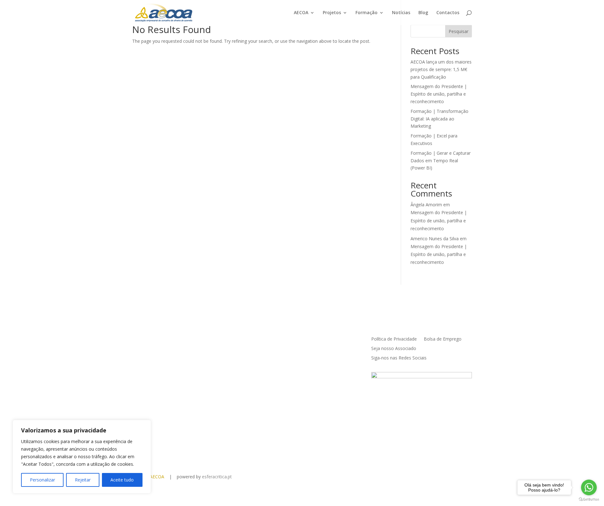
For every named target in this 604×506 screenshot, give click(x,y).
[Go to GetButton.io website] (589, 500)
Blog (423, 12)
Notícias (401, 12)
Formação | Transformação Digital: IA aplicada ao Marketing (439, 118)
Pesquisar (458, 31)
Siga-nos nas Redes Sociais (399, 358)
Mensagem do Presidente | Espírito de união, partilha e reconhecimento (439, 93)
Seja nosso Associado (393, 348)
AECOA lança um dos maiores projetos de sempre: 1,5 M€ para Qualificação (441, 69)
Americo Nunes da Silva (435, 239)
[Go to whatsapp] (589, 487)
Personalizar (42, 480)
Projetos (332, 12)
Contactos (447, 12)
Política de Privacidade (394, 339)
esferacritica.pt (217, 477)
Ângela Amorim (426, 205)
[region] (82, 456)
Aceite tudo (122, 480)
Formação (366, 12)
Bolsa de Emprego (442, 339)
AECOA (301, 12)
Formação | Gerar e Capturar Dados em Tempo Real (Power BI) (441, 160)
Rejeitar (83, 480)
